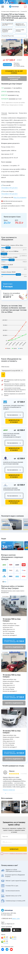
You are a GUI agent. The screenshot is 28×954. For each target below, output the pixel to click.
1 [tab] (5, 793)
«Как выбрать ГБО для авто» (9, 187)
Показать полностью (9, 789)
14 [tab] (21, 793)
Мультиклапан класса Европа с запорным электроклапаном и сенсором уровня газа (14, 384)
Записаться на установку (14, 421)
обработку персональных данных (18, 853)
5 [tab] (10, 793)
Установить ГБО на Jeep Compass (14, 72)
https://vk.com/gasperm (20, 197)
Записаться (14, 849)
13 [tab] (20, 793)
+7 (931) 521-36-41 (6, 918)
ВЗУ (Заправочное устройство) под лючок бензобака (14, 380)
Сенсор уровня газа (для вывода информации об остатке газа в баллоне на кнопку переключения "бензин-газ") (15, 389)
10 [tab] (16, 793)
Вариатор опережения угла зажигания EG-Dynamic (15, 394)
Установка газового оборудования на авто (10, 11)
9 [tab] (15, 793)
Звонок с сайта (16, 918)
